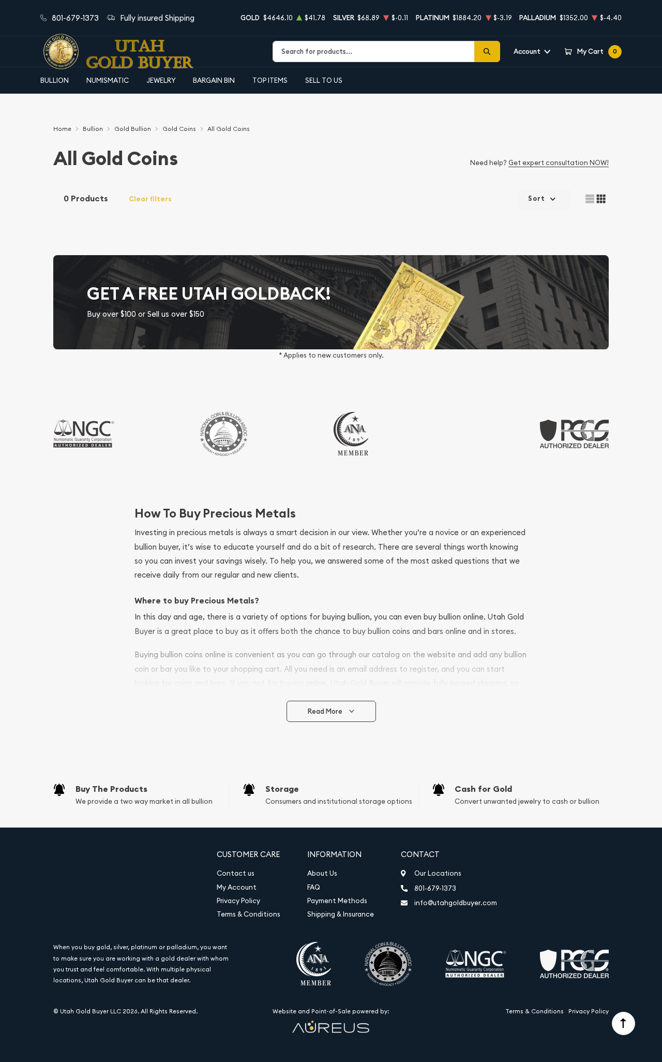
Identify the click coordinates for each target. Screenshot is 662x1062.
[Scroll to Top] (623, 1023)
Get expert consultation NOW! (558, 162)
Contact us (235, 873)
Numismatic (107, 80)
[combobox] (374, 51)
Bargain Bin (214, 80)
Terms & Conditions (248, 914)
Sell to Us (323, 80)
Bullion (54, 80)
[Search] (487, 51)
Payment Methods (337, 900)
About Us (322, 873)
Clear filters (150, 199)
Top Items (270, 80)
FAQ (313, 887)
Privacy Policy (238, 900)
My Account (237, 887)
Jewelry (161, 80)
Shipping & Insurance (340, 914)
